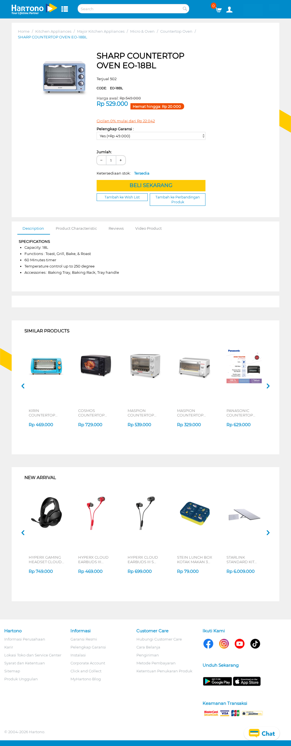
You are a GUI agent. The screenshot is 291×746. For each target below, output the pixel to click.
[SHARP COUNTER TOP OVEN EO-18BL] (64, 78)
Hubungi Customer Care (159, 639)
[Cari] (185, 9)
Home (24, 31)
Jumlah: (104, 152)
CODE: (110, 88)
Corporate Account (87, 663)
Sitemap (12, 671)
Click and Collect (85, 671)
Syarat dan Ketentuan (24, 663)
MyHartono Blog (85, 679)
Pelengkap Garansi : (115, 129)
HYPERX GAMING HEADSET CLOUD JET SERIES (45, 559)
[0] (220, 8)
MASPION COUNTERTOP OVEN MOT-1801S (144, 412)
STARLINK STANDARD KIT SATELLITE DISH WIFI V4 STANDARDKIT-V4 (243, 559)
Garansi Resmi (83, 639)
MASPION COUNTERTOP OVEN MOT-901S (192, 412)
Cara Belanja (148, 647)
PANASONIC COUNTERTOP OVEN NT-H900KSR (244, 412)
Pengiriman (147, 655)
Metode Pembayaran (156, 663)
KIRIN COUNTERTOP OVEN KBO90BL (44, 412)
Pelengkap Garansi (88, 647)
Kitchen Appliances (53, 31)
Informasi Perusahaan (24, 639)
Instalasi (78, 655)
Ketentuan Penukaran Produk (164, 671)
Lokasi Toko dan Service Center (32, 655)
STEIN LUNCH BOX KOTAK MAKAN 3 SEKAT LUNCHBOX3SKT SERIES (194, 559)
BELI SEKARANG (151, 185)
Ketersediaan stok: (123, 173)
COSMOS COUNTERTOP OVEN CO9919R (92, 412)
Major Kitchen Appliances (100, 31)
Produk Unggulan (21, 679)
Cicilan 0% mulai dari (126, 121)
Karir (8, 647)
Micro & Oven (142, 31)
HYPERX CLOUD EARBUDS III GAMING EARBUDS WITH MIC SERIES (96, 559)
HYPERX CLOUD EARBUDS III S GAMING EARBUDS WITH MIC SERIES (145, 559)
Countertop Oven (176, 31)
